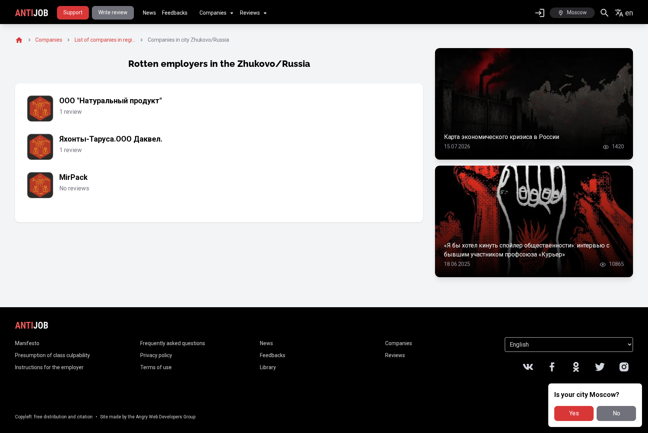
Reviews (250, 13)
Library (268, 367)
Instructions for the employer (49, 367)
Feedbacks (175, 13)
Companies (213, 13)
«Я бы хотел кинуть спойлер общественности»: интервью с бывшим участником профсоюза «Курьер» (526, 250)
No (616, 413)
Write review (113, 12)
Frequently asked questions (172, 343)
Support (72, 12)
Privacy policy (156, 355)
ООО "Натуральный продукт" (110, 100)
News (149, 13)
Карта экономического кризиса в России (501, 136)
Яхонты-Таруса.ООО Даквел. (110, 138)
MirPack (73, 177)
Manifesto (27, 343)
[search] (604, 13)
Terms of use (156, 367)
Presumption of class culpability (52, 355)
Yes (574, 413)
